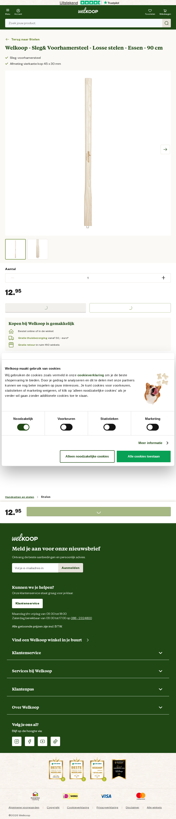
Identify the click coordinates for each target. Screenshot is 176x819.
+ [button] (163, 278)
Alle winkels (154, 807)
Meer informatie (150, 443)
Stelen (45, 497)
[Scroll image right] (165, 149)
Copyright (53, 807)
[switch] (66, 427)
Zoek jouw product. (22, 23)
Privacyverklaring (107, 807)
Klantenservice (27, 603)
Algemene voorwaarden (24, 807)
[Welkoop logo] (88, 10)
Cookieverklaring (78, 807)
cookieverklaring (90, 375)
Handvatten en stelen (19, 497)
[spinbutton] (88, 278)
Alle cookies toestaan (144, 456)
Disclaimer (132, 807)
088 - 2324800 (81, 618)
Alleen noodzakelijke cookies (87, 456)
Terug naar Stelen (25, 39)
